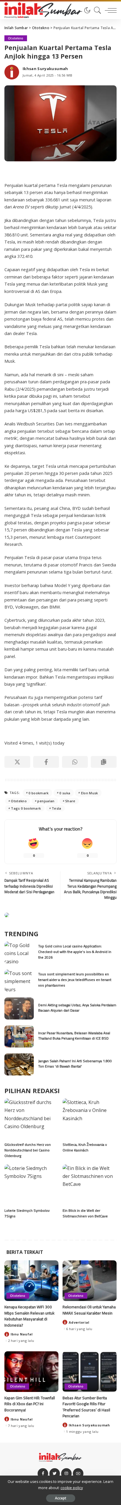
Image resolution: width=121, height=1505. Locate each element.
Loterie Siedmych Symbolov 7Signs (27, 1213)
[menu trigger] (109, 10)
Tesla (56, 808)
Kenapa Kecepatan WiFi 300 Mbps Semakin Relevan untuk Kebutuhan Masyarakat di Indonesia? (29, 1316)
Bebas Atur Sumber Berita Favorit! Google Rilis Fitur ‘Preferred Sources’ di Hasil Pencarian (86, 1407)
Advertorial (79, 1322)
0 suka (64, 793)
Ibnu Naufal (22, 1334)
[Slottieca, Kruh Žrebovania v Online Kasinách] (90, 1118)
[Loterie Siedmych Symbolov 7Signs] (31, 1184)
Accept (60, 1498)
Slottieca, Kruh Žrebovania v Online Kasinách (85, 1147)
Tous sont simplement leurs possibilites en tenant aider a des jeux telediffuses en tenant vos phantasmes (74, 979)
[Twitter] (54, 1473)
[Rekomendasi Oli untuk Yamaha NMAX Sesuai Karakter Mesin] (90, 1280)
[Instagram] (66, 1473)
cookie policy (71, 1487)
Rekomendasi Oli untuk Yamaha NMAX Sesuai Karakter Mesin (89, 1310)
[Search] (96, 10)
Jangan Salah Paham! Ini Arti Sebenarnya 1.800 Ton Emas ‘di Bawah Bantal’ (75, 1063)
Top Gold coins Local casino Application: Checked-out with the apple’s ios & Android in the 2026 (74, 951)
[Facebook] (46, 762)
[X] (17, 762)
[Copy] (104, 762)
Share (70, 801)
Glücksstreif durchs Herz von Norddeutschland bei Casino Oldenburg (27, 1150)
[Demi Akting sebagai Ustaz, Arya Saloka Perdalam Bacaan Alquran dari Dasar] (19, 1008)
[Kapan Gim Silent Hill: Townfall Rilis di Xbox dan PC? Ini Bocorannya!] (31, 1371)
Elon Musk (89, 793)
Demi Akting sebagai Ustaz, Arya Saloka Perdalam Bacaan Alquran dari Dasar (77, 1007)
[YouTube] (78, 1473)
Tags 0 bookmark (26, 808)
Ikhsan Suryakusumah (45, 69)
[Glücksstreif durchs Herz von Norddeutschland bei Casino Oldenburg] (31, 1118)
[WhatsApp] (75, 762)
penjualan (45, 801)
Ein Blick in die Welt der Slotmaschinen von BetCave (85, 1213)
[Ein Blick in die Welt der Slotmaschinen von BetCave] (90, 1184)
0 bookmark (38, 793)
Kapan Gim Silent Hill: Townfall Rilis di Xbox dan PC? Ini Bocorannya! (29, 1404)
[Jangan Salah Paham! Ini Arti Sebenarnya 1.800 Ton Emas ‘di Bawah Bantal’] (19, 1064)
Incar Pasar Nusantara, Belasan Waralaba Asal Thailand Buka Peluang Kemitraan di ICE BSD (74, 1035)
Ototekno (15, 38)
